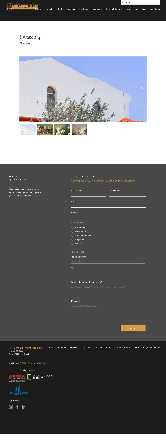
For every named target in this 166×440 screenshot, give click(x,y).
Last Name (114, 190)
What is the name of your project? (86, 282)
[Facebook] (17, 406)
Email (74, 202)
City (72, 268)
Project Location (78, 257)
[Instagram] (10, 406)
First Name (76, 190)
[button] (48, 9)
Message (75, 301)
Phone (74, 213)
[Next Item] (142, 89)
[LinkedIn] (23, 406)
